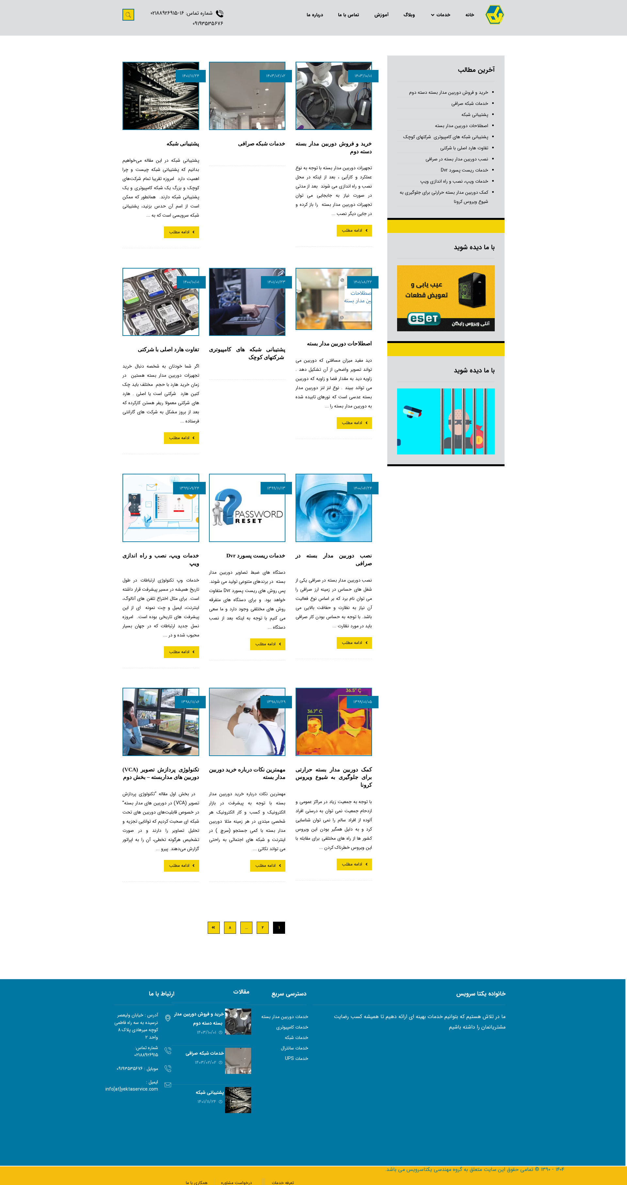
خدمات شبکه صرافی (469, 103)
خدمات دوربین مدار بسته (284, 1016)
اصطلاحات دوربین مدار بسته (461, 125)
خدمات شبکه (296, 1037)
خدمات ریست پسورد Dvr (464, 170)
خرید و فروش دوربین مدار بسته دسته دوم (448, 92)
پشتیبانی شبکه (474, 114)
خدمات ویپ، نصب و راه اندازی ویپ (454, 181)
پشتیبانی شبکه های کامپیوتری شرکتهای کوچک (445, 136)
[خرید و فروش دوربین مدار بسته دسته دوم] (238, 1022)
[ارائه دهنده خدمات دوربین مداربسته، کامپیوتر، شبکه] (495, 15)
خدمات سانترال (294, 1048)
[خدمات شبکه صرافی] (238, 1061)
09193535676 (208, 24)
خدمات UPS (296, 1058)
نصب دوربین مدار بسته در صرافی (457, 159)
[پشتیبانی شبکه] (238, 1100)
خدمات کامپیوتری (292, 1027)
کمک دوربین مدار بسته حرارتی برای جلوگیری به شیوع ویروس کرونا (444, 197)
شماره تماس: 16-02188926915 (182, 13)
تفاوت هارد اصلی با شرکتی (464, 148)
